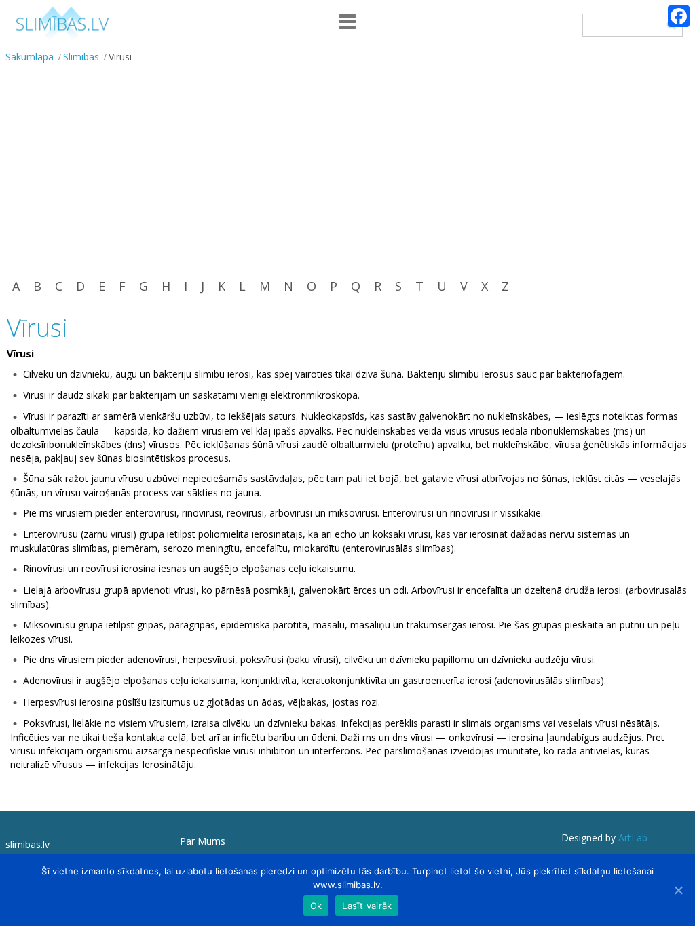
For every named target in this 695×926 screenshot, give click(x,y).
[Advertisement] (347, 169)
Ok (316, 905)
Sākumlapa (29, 56)
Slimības (81, 56)
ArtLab (632, 837)
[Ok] (678, 890)
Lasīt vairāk (367, 905)
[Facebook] (678, 16)
